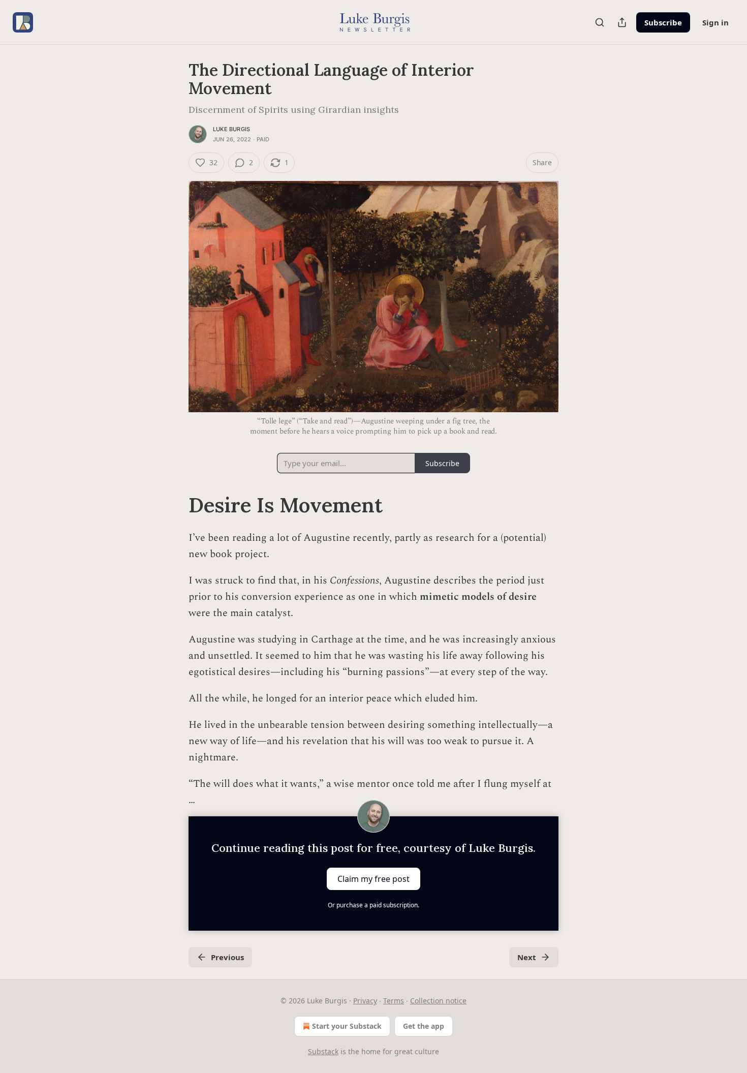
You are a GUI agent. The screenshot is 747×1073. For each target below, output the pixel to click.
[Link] (174, 505)
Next (526, 957)
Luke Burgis (231, 129)
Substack (323, 1051)
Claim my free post (373, 878)
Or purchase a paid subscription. (373, 905)
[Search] (599, 22)
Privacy (365, 1000)
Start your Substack (347, 1026)
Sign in (715, 22)
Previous (227, 957)
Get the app (423, 1026)
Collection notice (438, 1000)
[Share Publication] (622, 22)
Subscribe (663, 22)
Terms (393, 1000)
